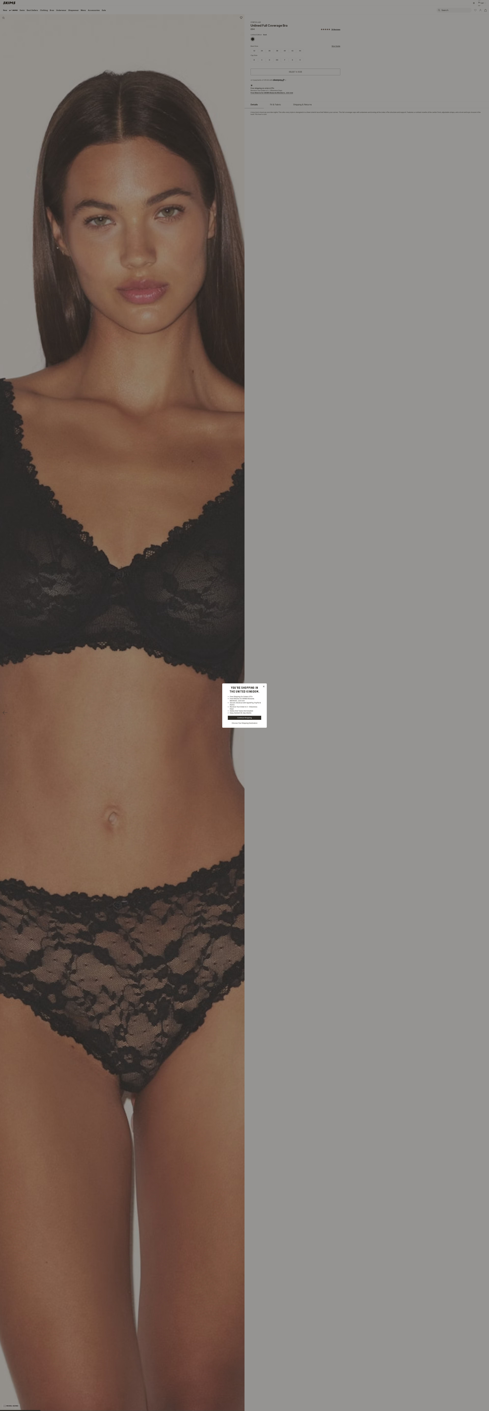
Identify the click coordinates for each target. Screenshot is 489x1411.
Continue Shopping (244, 718)
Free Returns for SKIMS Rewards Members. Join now (242, 700)
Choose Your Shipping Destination (244, 723)
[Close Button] (264, 686)
